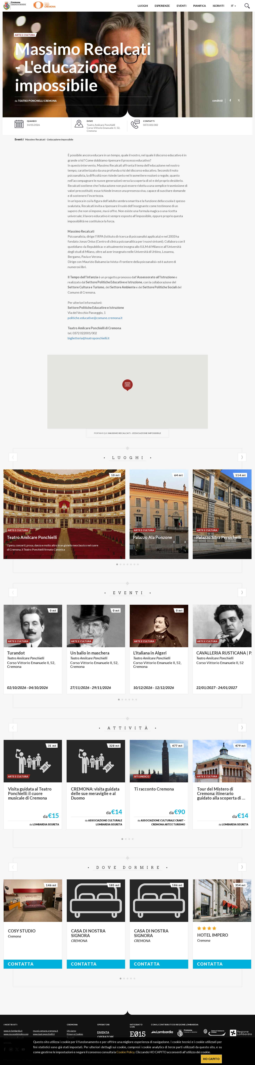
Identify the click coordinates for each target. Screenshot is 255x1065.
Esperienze (162, 5)
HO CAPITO (211, 1058)
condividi (217, 100)
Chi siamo (71, 1030)
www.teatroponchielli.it (44, 1034)
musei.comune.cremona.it (45, 1030)
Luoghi (143, 5)
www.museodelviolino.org (16, 1034)
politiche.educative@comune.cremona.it (95, 318)
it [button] (232, 5)
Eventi (181, 5)
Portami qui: (127, 433)
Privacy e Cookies (75, 1034)
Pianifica (199, 5)
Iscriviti (218, 5)
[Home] (29, 5)
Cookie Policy (125, 1052)
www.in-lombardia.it (13, 1030)
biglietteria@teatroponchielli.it (88, 338)
